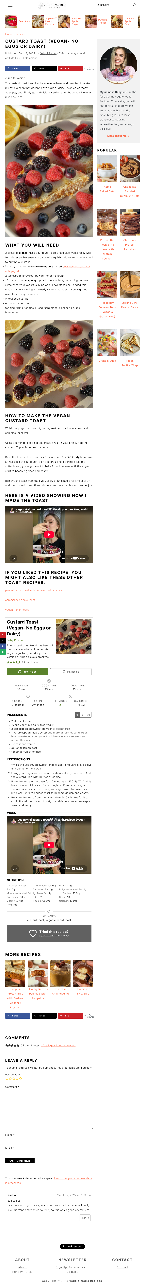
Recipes (20, 34)
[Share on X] (3, 641)
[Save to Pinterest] (3, 635)
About (22, 1267)
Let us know (46, 935)
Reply (84, 1217)
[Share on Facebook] (3, 646)
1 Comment (30, 58)
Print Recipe (29, 671)
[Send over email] (3, 652)
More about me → (118, 135)
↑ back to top (72, 1246)
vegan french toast (17, 609)
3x (88, 714)
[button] (8, 662)
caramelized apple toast (20, 599)
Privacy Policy (22, 1271)
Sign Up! (62, 1267)
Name (10, 1134)
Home (8, 34)
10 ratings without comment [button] (58, 1045)
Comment (12, 1086)
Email (9, 1147)
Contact (122, 1267)
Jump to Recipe (15, 78)
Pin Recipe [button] (72, 671)
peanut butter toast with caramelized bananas (33, 590)
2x (83, 714)
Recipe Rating (13, 1074)
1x (77, 714)
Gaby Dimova (15, 640)
